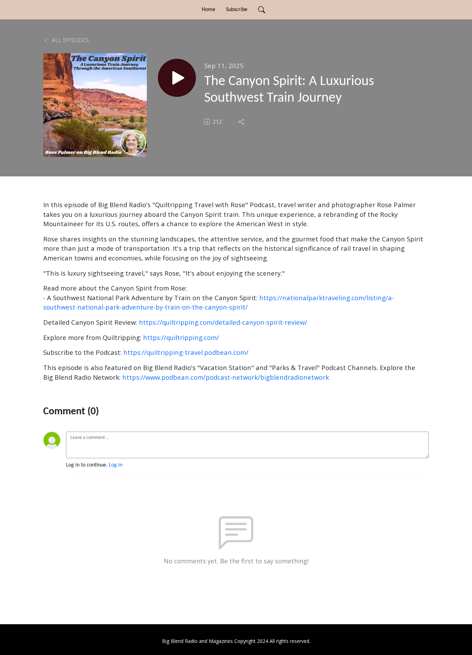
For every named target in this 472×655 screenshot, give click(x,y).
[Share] (242, 121)
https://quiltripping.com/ (181, 337)
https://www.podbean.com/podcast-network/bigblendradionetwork (225, 377)
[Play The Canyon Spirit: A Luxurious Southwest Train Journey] (177, 78)
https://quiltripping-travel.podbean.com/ (185, 352)
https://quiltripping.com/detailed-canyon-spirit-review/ (223, 322)
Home (208, 9)
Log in (115, 465)
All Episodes (69, 40)
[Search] (261, 10)
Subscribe (236, 9)
